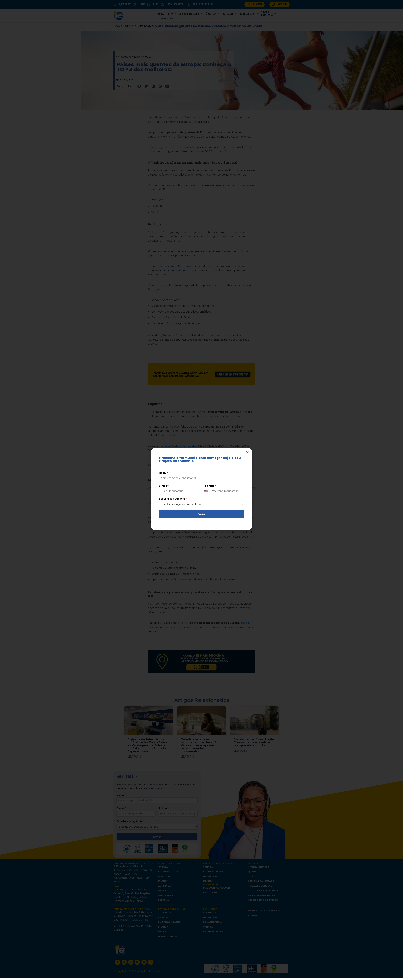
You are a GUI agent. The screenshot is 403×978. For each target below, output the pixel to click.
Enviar (201, 514)
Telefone (209, 485)
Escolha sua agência (173, 498)
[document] (201, 489)
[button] (247, 452)
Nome (163, 472)
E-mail (164, 485)
